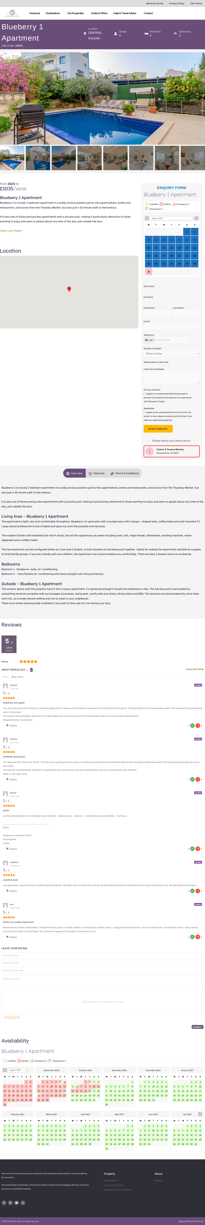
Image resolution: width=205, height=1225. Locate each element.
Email (147, 321)
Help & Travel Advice (124, 13)
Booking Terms (154, 3)
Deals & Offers (99, 13)
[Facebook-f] (4, 1202)
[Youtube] (16, 1202)
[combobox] (149, 340)
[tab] (74, 473)
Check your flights (11, 230)
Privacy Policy (176, 3)
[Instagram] (10, 1202)
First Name (149, 307)
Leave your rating (194, 669)
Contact (148, 13)
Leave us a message (154, 368)
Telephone (149, 334)
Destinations (53, 13)
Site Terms (196, 3)
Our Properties (75, 13)
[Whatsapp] (22, 1202)
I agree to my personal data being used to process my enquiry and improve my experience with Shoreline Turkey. (168, 397)
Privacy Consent (152, 389)
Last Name (178, 307)
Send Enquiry (158, 428)
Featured (34, 13)
